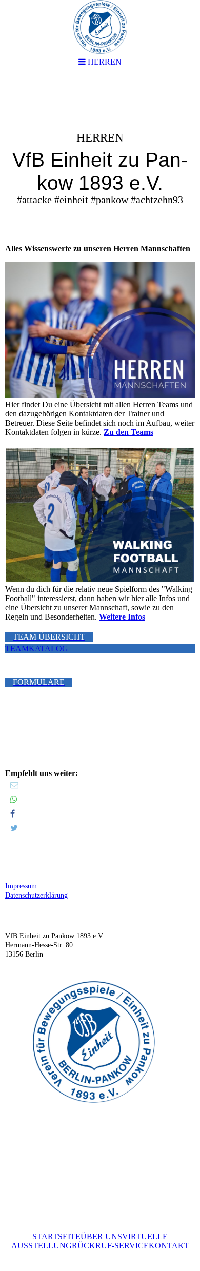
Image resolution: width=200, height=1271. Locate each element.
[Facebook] (12, 813)
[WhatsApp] (13, 799)
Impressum (21, 886)
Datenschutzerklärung (36, 895)
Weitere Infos (122, 616)
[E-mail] (14, 785)
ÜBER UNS (101, 1236)
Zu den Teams (128, 432)
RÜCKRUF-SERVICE (110, 1245)
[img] (100, 157)
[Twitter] (14, 828)
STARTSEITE (56, 1236)
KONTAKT (169, 1245)
